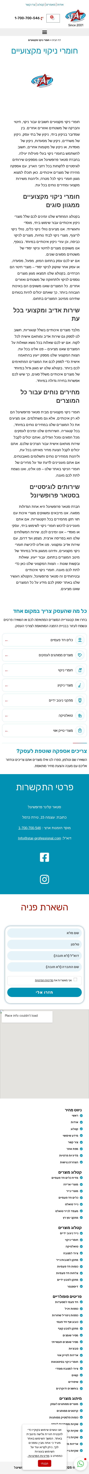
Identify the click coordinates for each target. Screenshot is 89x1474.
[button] (44, 32)
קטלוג (40, 4)
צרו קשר (30, 4)
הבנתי (44, 1463)
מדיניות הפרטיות (38, 1456)
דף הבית (56, 40)
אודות (60, 4)
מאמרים (50, 4)
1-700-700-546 (29, 828)
